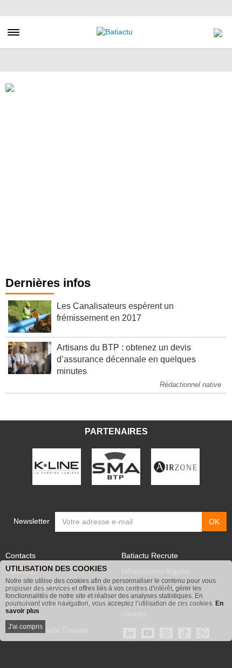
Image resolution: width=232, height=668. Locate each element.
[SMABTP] (116, 466)
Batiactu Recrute (149, 555)
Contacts (20, 555)
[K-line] (56, 466)
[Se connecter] (218, 30)
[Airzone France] (175, 466)
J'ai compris (25, 626)
